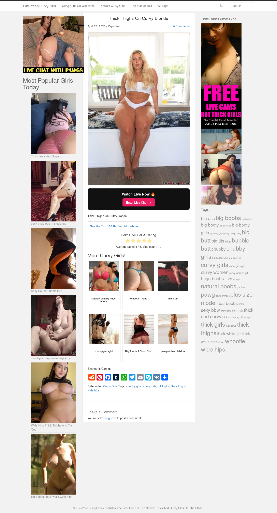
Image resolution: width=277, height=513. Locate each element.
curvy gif (237, 257)
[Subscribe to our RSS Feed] (221, 5)
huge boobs (212, 278)
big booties (247, 219)
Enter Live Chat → (138, 202)
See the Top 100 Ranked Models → (114, 226)
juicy (228, 278)
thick (239, 310)
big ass (208, 218)
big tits (218, 240)
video (221, 342)
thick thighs (178, 386)
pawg (208, 294)
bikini (228, 241)
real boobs (227, 303)
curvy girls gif (236, 266)
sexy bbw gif (228, 311)
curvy (227, 257)
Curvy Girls (110, 386)
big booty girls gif (218, 233)
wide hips (94, 390)
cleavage (217, 258)
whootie (235, 341)
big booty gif (225, 225)
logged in (110, 418)
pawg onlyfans (223, 295)
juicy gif (236, 279)
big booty (210, 225)
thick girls (164, 386)
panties (241, 287)
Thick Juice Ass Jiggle (45, 156)
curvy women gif (238, 273)
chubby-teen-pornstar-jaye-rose (51, 358)
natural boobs (218, 286)
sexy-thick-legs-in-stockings (48, 223)
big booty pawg (234, 233)
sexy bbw (210, 310)
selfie (242, 304)
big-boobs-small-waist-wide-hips (51, 497)
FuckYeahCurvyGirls (39, 5)
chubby (219, 249)
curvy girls (149, 386)
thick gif (247, 317)
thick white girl (229, 333)
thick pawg (231, 325)
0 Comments (181, 26)
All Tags (163, 6)
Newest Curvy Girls (113, 6)
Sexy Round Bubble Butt (46, 291)
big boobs (228, 217)
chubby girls (134, 386)
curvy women (215, 272)
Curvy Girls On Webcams (78, 6)
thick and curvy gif (232, 317)
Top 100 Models (141, 6)
